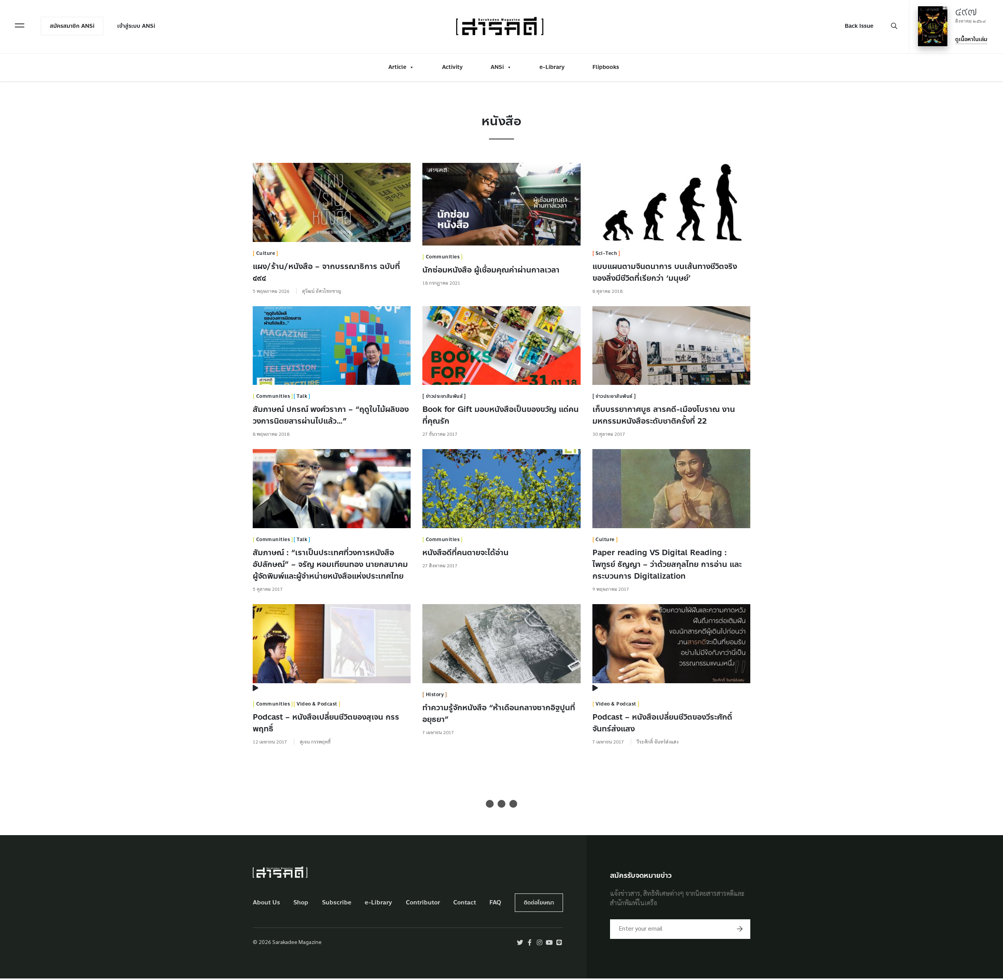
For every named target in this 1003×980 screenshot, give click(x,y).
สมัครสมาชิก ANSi (72, 26)
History (435, 694)
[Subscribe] (739, 929)
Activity (452, 67)
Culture (265, 253)
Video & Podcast (317, 703)
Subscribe (336, 902)
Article (397, 67)
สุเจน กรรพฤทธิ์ (315, 741)
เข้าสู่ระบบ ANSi (136, 26)
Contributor (423, 902)
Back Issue (859, 26)
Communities (443, 256)
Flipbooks (605, 67)
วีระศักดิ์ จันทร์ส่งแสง (658, 741)
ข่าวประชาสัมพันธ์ (444, 396)
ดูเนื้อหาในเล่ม (971, 39)
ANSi (497, 67)
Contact (464, 902)
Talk (302, 396)
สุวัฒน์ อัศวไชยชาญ (321, 291)
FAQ (495, 902)
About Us (266, 902)
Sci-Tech (606, 253)
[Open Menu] (19, 25)
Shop (300, 902)
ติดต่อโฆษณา (539, 903)
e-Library (552, 67)
